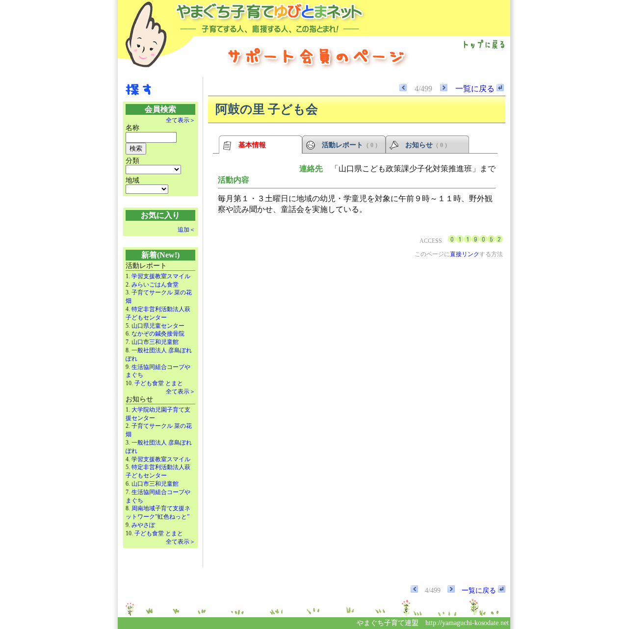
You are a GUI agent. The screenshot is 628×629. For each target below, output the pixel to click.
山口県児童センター (157, 325)
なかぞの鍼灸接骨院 (157, 333)
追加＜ (186, 229)
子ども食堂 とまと (158, 383)
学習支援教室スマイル (160, 276)
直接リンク (464, 254)
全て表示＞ (180, 120)
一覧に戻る (476, 88)
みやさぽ (143, 525)
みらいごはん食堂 (155, 284)
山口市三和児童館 (155, 342)
